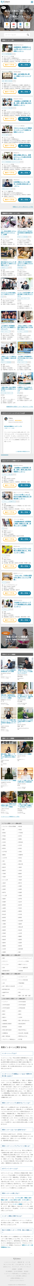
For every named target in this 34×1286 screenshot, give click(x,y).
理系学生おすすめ (22, 1036)
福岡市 (4, 942)
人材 (3, 983)
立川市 (20, 845)
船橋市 (20, 873)
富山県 (4, 914)
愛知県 (4, 920)
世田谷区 (20, 842)
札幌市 (4, 898)
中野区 (20, 861)
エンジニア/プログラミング (25, 958)
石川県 (20, 914)
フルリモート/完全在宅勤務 (9, 826)
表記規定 (26, 1271)
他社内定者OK (21, 1023)
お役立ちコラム (7, 1266)
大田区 (20, 851)
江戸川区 (4, 851)
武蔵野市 (20, 854)
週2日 (19, 1011)
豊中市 (20, 883)
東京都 (20, 826)
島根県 (4, 930)
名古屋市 (20, 920)
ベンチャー (5, 1001)
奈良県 (4, 927)
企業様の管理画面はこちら (17, 1278)
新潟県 (4, 911)
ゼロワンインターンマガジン (17, 1280)
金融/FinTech (5, 992)
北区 (3, 861)
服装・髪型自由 (6, 1036)
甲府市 (20, 908)
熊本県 (20, 945)
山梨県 (4, 908)
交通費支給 (5, 1033)
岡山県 (20, 930)
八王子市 (4, 858)
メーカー (20, 986)
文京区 (4, 842)
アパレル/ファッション (24, 989)
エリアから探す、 (19, 1197)
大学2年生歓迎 (6, 1004)
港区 (3, 829)
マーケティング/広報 (23, 961)
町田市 (4, 848)
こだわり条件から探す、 (15, 1200)
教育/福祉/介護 (6, 989)
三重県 (4, 924)
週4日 (19, 1014)
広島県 (4, 933)
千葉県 (4, 873)
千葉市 (4, 876)
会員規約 (14, 1269)
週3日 (3, 1014)
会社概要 (20, 1269)
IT (2, 976)
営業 (3, 958)
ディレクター (5, 964)
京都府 (20, 886)
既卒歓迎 (4, 1026)
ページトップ (31, 1253)
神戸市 (4, 892)
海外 (19, 952)
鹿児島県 (20, 949)
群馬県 (4, 905)
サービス (4, 980)
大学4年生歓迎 (6, 1008)
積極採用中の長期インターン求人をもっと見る (19, 406)
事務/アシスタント (22, 964)
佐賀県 (20, 942)
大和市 (20, 870)
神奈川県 (20, 864)
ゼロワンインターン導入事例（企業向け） (17, 1276)
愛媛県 (20, 936)
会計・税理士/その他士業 (8, 986)
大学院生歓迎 (21, 1008)
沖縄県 (4, 952)
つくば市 (4, 895)
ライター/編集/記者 (23, 967)
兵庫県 (20, 889)
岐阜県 (4, 917)
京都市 (4, 889)
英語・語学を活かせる (23, 1020)
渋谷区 (20, 829)
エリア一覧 (27, 1264)
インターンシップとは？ (10, 1262)
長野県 (20, 911)
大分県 (4, 949)
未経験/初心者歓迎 (6, 1023)
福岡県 (20, 939)
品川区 (20, 836)
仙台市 (20, 901)
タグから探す (25, 1200)
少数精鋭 (4, 1020)
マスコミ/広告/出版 (23, 980)
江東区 (4, 864)
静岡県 (20, 917)
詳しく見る (24, 64)
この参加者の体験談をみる (23, 451)
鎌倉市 (4, 870)
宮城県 (4, 901)
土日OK (20, 1017)
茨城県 (20, 892)
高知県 (4, 939)
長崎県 (4, 945)
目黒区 (20, 839)
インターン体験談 (17, 1204)
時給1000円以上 (22, 1030)
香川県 (4, 936)
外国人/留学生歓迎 (6, 1030)
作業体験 (20, 970)
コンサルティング (22, 976)
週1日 (3, 1011)
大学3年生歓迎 (22, 1004)
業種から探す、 (5, 1200)
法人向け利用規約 (18, 1271)
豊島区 (4, 839)
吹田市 (4, 886)
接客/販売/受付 (6, 970)
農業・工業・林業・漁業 (24, 995)
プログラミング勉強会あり (9, 1039)
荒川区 (20, 858)
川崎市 (20, 867)
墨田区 (4, 854)
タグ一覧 (28, 1262)
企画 (3, 967)
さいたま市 (5, 879)
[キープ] (15, 226)
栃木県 (20, 905)
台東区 (4, 845)
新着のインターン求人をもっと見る (23, 206)
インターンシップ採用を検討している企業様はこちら (17, 1273)
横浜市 (4, 867)
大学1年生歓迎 (22, 1001)
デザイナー (5, 961)
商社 (19, 992)
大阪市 (4, 883)
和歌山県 (20, 927)
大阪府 (20, 879)
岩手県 (20, 898)
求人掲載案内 (9, 1271)
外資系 (20, 1026)
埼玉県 (20, 876)
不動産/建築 (21, 983)
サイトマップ (15, 1266)
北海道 (20, 895)
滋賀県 (20, 924)
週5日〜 (4, 1017)
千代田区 (20, 832)
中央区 (4, 836)
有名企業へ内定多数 (23, 1033)
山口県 (20, 933)
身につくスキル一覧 (8, 1264)
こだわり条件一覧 (19, 1264)
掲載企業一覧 (21, 1262)
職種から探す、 (28, 1197)
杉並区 (20, 848)
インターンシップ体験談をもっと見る (10, 816)
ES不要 (20, 1039)
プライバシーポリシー (25, 1266)
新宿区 (4, 832)
